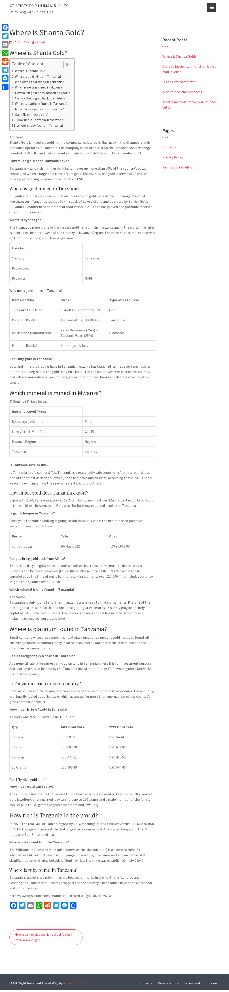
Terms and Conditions (179, 167)
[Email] (5, 44)
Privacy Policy (172, 157)
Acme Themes (74, 983)
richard (40, 42)
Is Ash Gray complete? (179, 82)
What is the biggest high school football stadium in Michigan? (43, 937)
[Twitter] (5, 36)
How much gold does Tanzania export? (42, 93)
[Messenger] (5, 78)
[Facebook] (5, 27)
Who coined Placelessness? (183, 92)
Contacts (169, 147)
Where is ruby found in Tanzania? (40, 125)
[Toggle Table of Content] (65, 64)
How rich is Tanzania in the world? (41, 120)
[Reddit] (5, 61)
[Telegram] (5, 70)
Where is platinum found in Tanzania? (41, 103)
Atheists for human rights (38, 5)
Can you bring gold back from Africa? (41, 98)
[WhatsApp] (5, 53)
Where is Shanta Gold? (31, 71)
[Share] (5, 87)
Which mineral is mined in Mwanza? (39, 87)
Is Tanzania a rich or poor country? (39, 109)
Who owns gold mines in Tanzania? (39, 82)
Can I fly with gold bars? (32, 114)
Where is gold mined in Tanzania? (38, 76)
